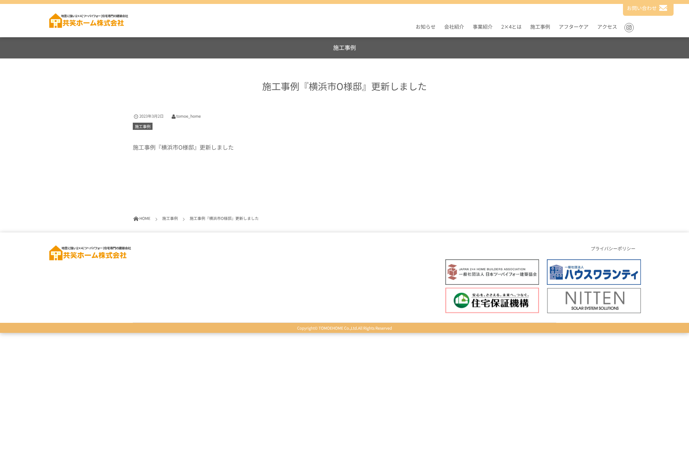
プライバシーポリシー (613, 248)
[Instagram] (629, 27)
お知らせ (425, 26)
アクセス (607, 26)
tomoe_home (188, 116)
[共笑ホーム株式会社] (88, 20)
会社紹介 (454, 26)
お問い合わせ (642, 8)
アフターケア (574, 26)
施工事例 (540, 26)
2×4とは (511, 26)
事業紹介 (482, 26)
